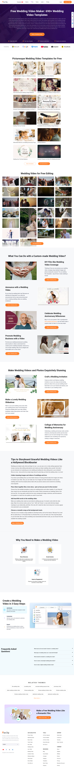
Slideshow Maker (31, 756)
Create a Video (67, 2)
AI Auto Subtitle (46, 737)
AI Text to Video (46, 739)
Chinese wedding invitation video (45, 690)
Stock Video (45, 763)
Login (61, 2)
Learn (42, 2)
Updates (58, 751)
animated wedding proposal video (42, 686)
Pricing (47, 2)
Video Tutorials (60, 742)
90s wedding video (16, 686)
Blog (44, 751)
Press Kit (58, 758)
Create (26, 2)
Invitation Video (31, 753)
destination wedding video (38, 694)
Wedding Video (30, 746)
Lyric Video (30, 749)
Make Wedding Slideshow (12, 417)
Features (44, 765)
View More (30, 763)
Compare (45, 756)
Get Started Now (43, 163)
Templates (19, 2)
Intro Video (30, 744)
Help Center (59, 735)
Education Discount (61, 763)
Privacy (58, 765)
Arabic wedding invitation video (13, 690)
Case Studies (45, 753)
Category (44, 758)
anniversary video (57, 686)
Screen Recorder (46, 742)
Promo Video (30, 735)
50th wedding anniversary (51, 321)
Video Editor (30, 758)
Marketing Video (31, 737)
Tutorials (58, 739)
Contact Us (59, 737)
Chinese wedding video (29, 690)
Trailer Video (30, 742)
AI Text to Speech (46, 735)
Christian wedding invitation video (21, 694)
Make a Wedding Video (37, 34)
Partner (58, 756)
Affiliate (58, 753)
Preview (7, 184)
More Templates (30, 163)
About (58, 749)
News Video (30, 739)
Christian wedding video (61, 690)
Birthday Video (30, 751)
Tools (37, 2)
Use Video (13, 184)
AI (32, 2)
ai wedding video (27, 686)
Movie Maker (30, 760)
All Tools (44, 744)
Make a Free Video (43, 717)
